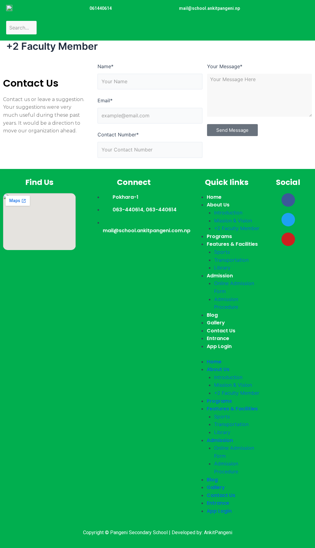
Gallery (216, 322)
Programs (219, 236)
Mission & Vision (233, 220)
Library (222, 267)
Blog (212, 315)
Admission (220, 275)
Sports (222, 252)
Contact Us (221, 330)
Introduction (228, 212)
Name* (106, 66)
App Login (219, 346)
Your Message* (224, 66)
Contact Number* (118, 134)
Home (214, 197)
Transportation (231, 260)
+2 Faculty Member (236, 228)
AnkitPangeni (218, 532)
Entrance (218, 338)
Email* (105, 100)
